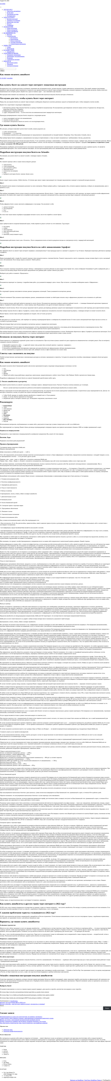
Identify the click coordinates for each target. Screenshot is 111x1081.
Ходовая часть (11, 16)
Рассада (9, 23)
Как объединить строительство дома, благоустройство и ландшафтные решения (23, 1023)
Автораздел (7, 9)
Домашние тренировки (14, 55)
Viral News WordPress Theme (92, 1080)
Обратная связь (7, 1029)
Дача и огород (8, 17)
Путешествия (8, 50)
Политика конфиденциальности (12, 1031)
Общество (7, 45)
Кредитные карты (12, 62)
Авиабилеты (10, 51)
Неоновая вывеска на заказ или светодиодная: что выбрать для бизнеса (21, 1016)
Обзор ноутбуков (12, 28)
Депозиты (10, 64)
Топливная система (12, 14)
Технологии (8, 26)
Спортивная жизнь (10, 53)
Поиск (2, 1005)
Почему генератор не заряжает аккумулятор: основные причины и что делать (23, 1021)
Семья (9, 47)
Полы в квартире (15, 41)
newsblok (2, 3)
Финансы (7, 61)
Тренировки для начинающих (16, 56)
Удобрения (10, 25)
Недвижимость (9, 33)
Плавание (10, 58)
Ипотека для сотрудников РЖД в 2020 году (13, 1002)
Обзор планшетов (12, 30)
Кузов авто (10, 12)
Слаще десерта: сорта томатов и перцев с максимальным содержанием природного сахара (26, 1018)
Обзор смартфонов (12, 31)
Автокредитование (12, 66)
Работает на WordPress (77, 1080)
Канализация (14, 39)
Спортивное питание (13, 59)
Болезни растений (12, 19)
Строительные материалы (18, 44)
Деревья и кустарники (13, 20)
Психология (10, 48)
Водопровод (14, 37)
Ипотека (9, 34)
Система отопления (16, 42)
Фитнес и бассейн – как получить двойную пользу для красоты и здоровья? (22, 1004)
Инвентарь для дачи (13, 22)
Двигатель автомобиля (13, 11)
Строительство (11, 36)
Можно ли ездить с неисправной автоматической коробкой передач (20, 1020)
